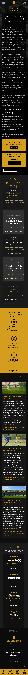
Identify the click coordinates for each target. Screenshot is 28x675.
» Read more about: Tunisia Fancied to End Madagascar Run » (13, 428)
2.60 (8, 249)
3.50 (8, 227)
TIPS (3, 673)
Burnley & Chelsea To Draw (14, 197)
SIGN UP (14, 147)
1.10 (22, 274)
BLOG (17, 673)
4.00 (22, 202)
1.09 (8, 274)
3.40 (17, 227)
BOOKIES (10, 673)
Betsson (14, 331)
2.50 (17, 249)
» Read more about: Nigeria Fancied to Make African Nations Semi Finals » (13, 479)
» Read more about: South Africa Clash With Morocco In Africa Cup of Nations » (13, 533)
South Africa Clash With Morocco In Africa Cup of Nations (12, 502)
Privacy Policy (14, 634)
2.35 (22, 295)
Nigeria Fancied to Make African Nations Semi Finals (13, 449)
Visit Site (14, 371)
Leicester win (14, 291)
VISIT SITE (14, 163)
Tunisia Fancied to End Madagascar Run (12, 397)
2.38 (8, 295)
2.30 (17, 295)
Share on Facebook (10, 170)
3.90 (17, 202)
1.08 (17, 274)
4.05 (8, 202)
